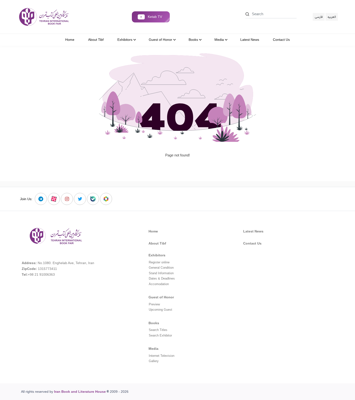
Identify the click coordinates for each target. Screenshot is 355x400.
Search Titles (158, 330)
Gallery (154, 361)
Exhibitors (157, 255)
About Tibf (157, 243)
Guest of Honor (161, 297)
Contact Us (252, 243)
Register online (159, 262)
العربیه (331, 17)
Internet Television (161, 356)
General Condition (161, 267)
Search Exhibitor (160, 335)
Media (153, 349)
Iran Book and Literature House (80, 391)
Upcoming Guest (160, 309)
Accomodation (159, 284)
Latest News (253, 231)
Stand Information (161, 273)
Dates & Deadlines (162, 278)
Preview (154, 304)
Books (154, 323)
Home (153, 231)
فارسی (319, 17)
